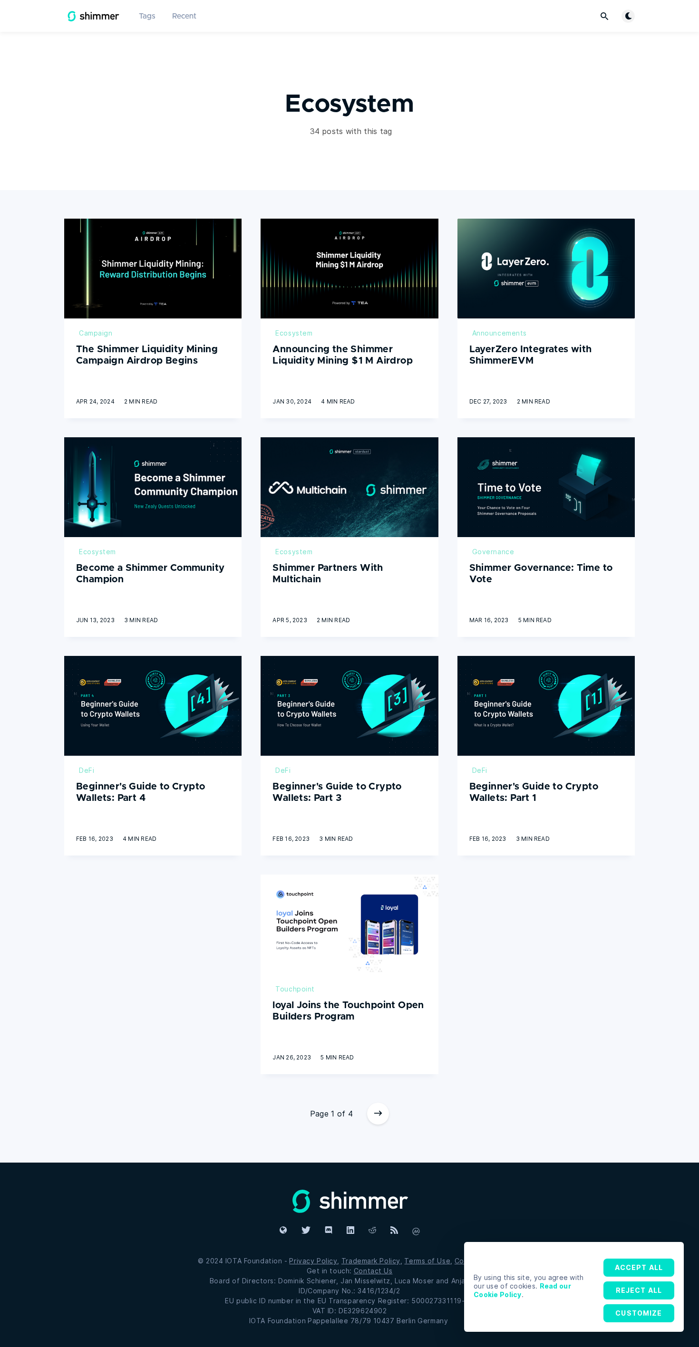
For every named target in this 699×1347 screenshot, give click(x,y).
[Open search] (604, 16)
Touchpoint (295, 989)
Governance (493, 552)
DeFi (86, 770)
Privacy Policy (313, 1261)
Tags (147, 16)
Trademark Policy (370, 1261)
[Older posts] (378, 1114)
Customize (638, 1313)
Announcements (499, 333)
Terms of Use (427, 1261)
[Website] (349, 1200)
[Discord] (328, 1230)
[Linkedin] (350, 1230)
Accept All (639, 1267)
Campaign (95, 333)
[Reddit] (372, 1230)
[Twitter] (306, 1230)
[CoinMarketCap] (416, 1230)
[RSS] (394, 1230)
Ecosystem (293, 333)
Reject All (639, 1290)
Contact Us (373, 1271)
